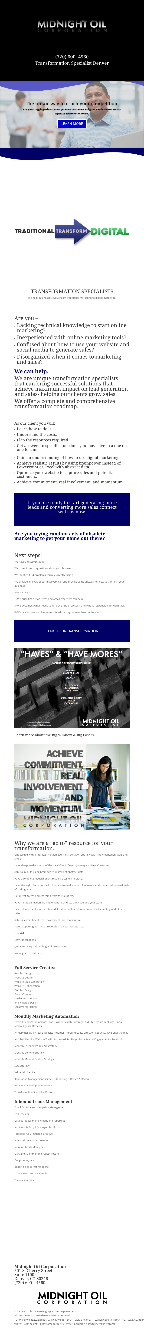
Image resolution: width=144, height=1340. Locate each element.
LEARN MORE (72, 123)
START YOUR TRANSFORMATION (72, 631)
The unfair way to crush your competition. (72, 103)
